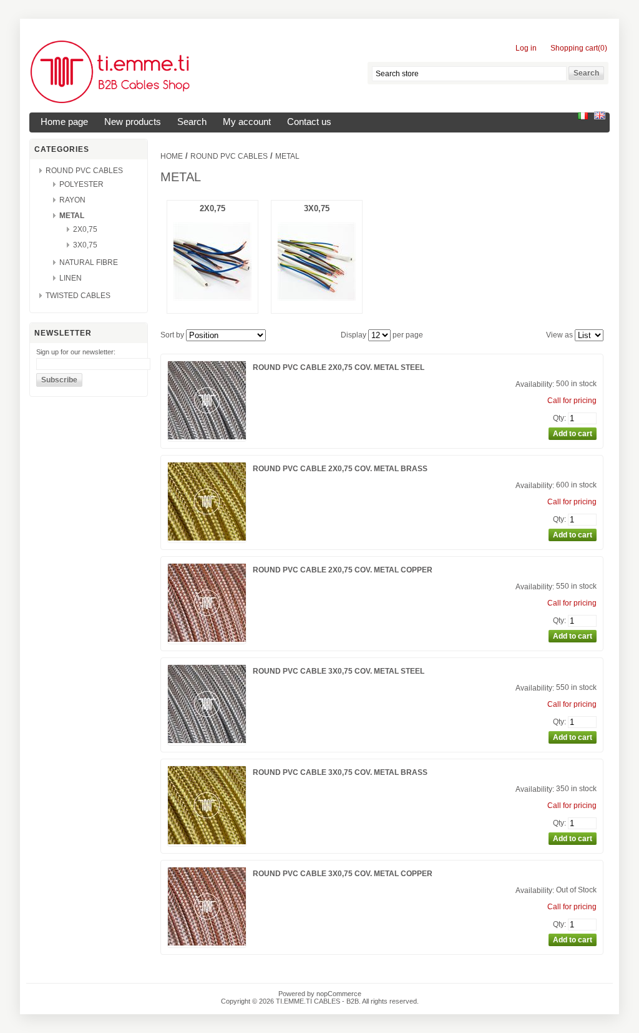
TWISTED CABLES (78, 295)
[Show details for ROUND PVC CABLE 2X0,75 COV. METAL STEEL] (207, 436)
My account (247, 122)
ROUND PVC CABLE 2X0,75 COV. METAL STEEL (338, 367)
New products (132, 122)
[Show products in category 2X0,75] (212, 297)
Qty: (559, 418)
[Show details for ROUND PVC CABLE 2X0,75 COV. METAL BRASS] (207, 538)
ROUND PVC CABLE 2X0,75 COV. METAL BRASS (340, 468)
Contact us (309, 122)
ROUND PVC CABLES (84, 170)
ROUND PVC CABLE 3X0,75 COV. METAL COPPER (342, 873)
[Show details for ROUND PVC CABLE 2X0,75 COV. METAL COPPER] (207, 639)
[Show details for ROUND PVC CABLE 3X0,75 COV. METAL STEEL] (207, 740)
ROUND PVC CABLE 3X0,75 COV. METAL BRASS (340, 772)
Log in (526, 48)
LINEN (70, 278)
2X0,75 (85, 229)
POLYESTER (81, 184)
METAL (71, 215)
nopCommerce (338, 993)
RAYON (72, 200)
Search (192, 122)
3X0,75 (85, 245)
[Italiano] (583, 116)
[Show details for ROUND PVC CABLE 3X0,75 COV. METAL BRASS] (207, 841)
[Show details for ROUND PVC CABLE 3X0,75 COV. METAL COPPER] (207, 943)
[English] (599, 116)
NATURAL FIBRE (88, 262)
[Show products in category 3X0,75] (317, 297)
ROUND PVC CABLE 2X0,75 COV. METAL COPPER (342, 570)
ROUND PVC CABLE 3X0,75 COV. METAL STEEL (338, 671)
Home (171, 156)
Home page (64, 122)
